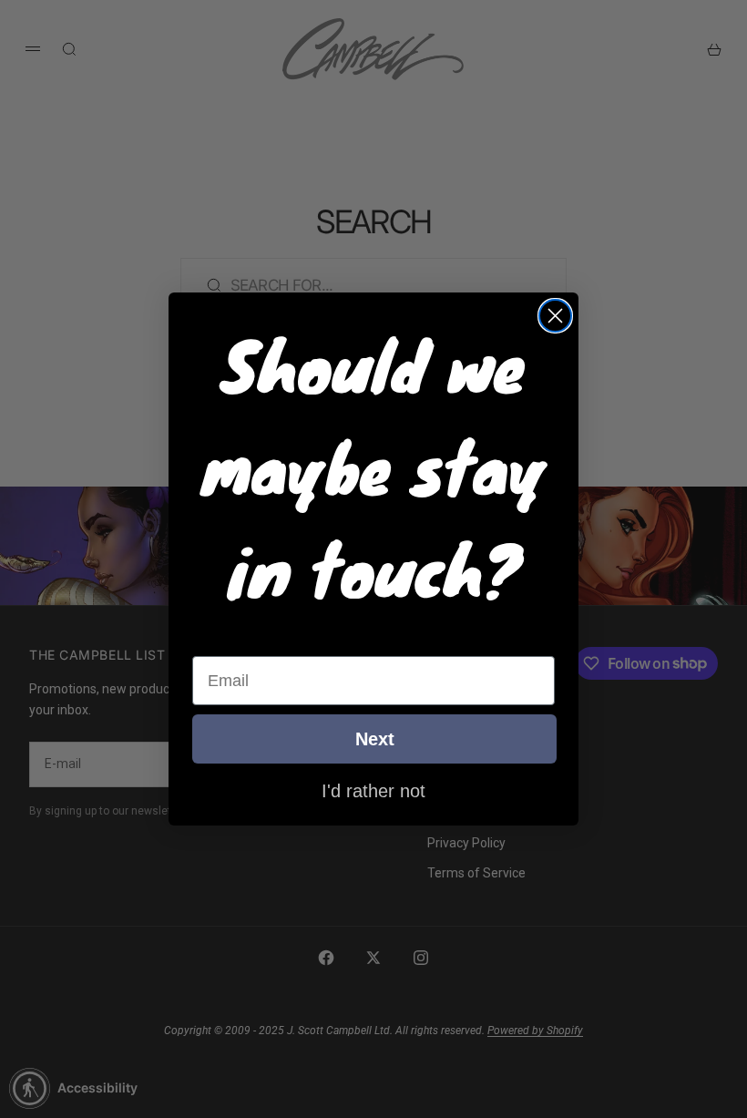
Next (374, 739)
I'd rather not (373, 790)
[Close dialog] (555, 316)
